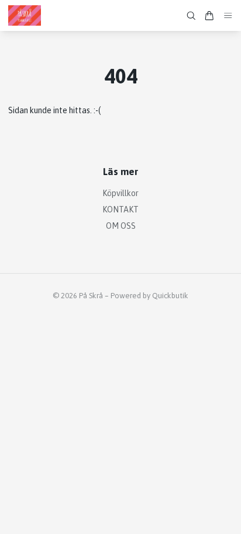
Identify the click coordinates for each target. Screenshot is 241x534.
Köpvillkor (120, 193)
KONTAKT (120, 209)
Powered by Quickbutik (149, 295)
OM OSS (121, 226)
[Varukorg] (209, 16)
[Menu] (228, 15)
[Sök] (191, 16)
